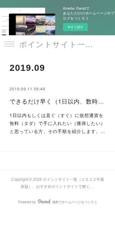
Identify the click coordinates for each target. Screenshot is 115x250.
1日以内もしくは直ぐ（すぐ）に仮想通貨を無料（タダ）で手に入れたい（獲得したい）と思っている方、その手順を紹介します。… (57, 123)
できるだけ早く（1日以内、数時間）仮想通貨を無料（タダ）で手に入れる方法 (57, 101)
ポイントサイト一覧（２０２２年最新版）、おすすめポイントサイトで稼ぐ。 (57, 44)
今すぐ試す (75, 27)
